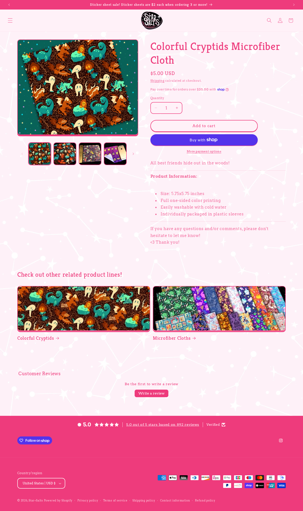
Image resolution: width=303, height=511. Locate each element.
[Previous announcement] (9, 4)
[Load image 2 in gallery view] (64, 153)
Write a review (151, 393)
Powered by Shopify (58, 500)
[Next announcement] (294, 4)
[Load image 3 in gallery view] (90, 153)
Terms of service (115, 500)
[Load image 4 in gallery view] (115, 153)
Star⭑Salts (36, 500)
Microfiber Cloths (172, 338)
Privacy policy (87, 500)
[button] (10, 20)
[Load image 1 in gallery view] (39, 153)
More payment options (204, 151)
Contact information (175, 500)
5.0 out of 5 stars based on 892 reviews (162, 424)
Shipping (157, 80)
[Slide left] (22, 154)
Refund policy (205, 500)
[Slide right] (133, 154)
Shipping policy (143, 500)
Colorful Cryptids (35, 338)
